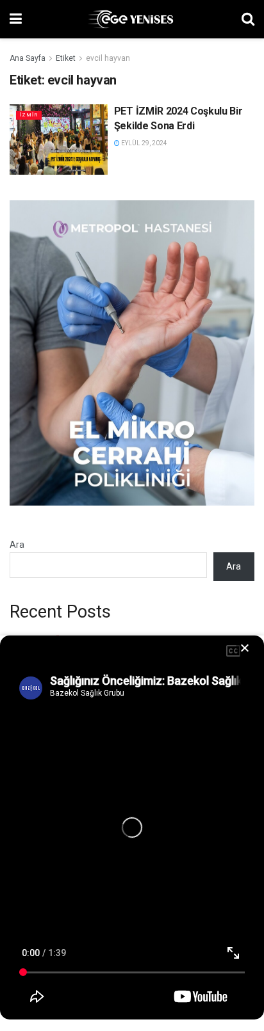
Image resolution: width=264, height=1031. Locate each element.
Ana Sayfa (27, 58)
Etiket (66, 58)
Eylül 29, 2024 (143, 143)
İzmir (29, 115)
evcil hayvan (108, 58)
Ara (17, 544)
